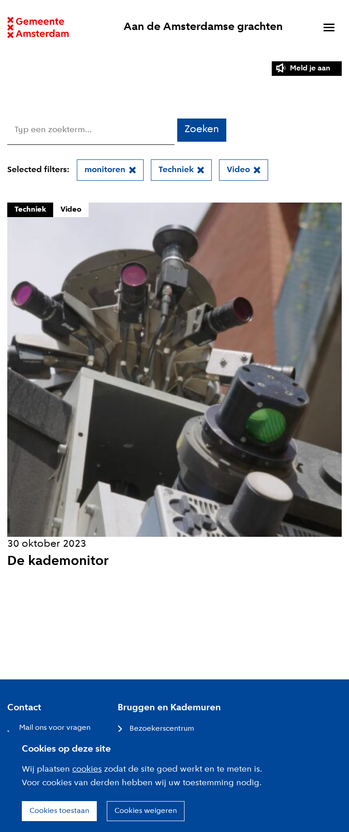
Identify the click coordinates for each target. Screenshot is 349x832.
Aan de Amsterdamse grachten (203, 27)
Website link (38, 27)
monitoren (105, 170)
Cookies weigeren (146, 811)
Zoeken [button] (201, 129)
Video (238, 170)
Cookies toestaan (59, 811)
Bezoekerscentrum (162, 729)
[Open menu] (329, 27)
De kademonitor (58, 562)
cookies (87, 769)
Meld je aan (310, 68)
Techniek (176, 170)
